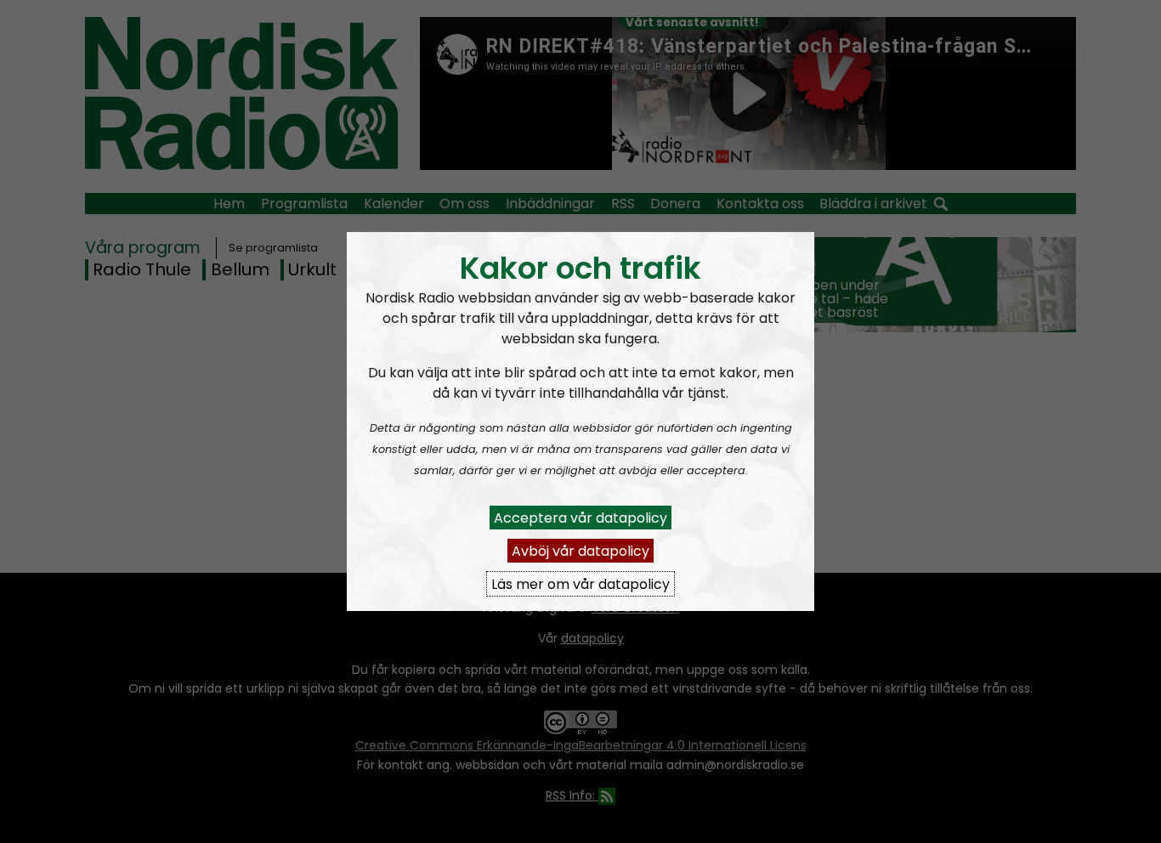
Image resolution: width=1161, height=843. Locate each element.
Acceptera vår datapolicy (580, 517)
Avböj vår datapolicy (580, 550)
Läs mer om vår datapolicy (580, 583)
